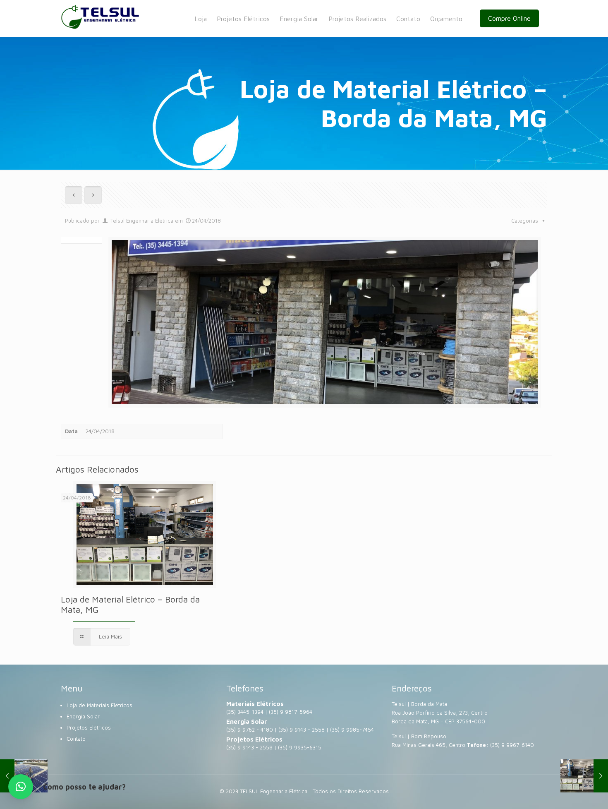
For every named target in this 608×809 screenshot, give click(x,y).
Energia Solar (83, 716)
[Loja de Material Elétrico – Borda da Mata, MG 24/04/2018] (584, 775)
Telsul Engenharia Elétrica (141, 220)
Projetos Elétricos (89, 727)
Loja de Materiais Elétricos (99, 705)
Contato (76, 738)
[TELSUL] (100, 18)
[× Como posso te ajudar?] (20, 786)
